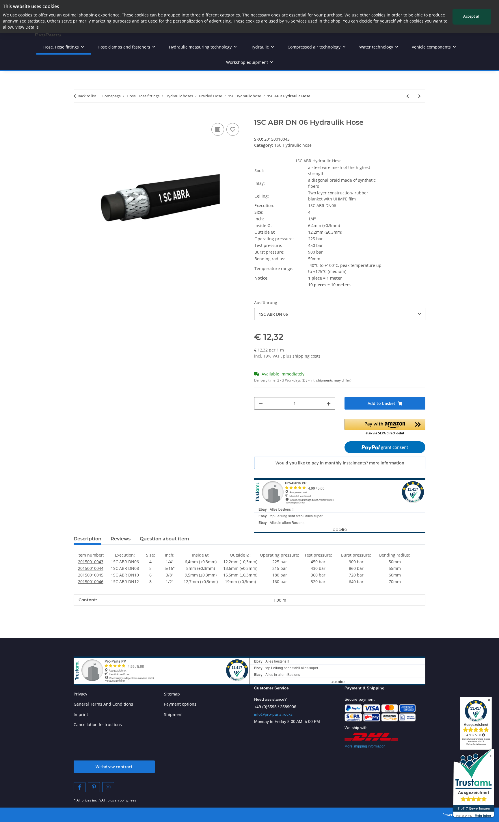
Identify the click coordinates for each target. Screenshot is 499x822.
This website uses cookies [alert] (31, 6)
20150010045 (90, 575)
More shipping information (365, 746)
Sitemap (172, 694)
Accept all (472, 16)
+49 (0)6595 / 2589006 (275, 706)
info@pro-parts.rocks (273, 714)
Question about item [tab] (164, 539)
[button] (385, 427)
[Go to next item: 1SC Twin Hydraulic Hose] (419, 96)
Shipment (173, 714)
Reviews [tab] (121, 539)
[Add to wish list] (232, 129)
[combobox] (339, 314)
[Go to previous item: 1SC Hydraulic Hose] (408, 96)
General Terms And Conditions (103, 704)
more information (386, 463)
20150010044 (90, 568)
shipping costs (307, 356)
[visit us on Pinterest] (94, 787)
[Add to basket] (78, 115)
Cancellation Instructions (98, 724)
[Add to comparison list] (217, 129)
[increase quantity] (328, 403)
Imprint (81, 714)
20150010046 (90, 581)
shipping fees (125, 800)
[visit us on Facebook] (79, 787)
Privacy (80, 694)
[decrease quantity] (260, 403)
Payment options (180, 704)
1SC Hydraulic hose (293, 145)
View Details (27, 27)
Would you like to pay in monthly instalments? (339, 463)
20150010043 (90, 561)
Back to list (87, 95)
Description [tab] (87, 539)
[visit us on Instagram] (108, 787)
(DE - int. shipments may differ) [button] (326, 380)
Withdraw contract (114, 766)
